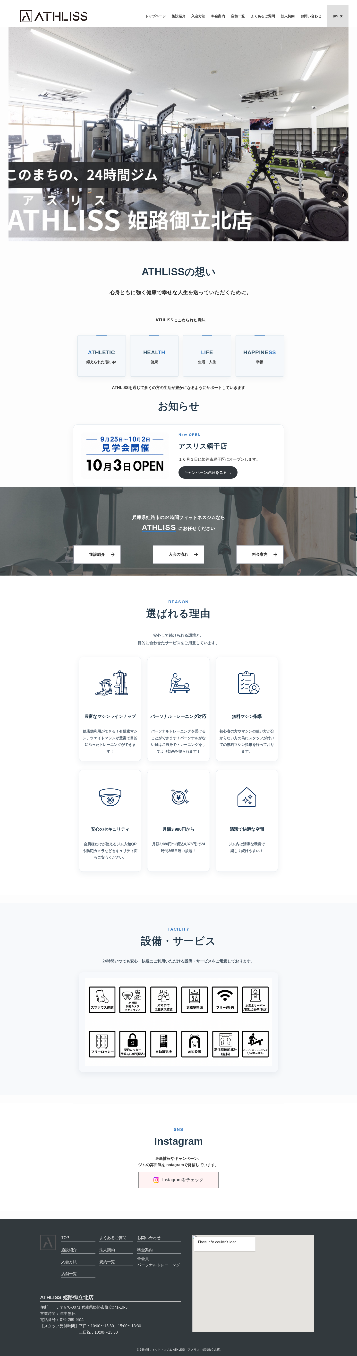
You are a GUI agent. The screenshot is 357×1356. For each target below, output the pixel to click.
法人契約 (107, 1250)
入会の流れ (178, 554)
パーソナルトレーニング (158, 1265)
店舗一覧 (69, 1274)
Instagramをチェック (183, 1179)
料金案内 (260, 554)
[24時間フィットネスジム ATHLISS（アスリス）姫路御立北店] (53, 16)
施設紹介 (97, 554)
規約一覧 (107, 1262)
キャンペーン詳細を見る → (208, 472)
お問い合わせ (149, 1238)
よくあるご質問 (113, 1238)
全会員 (143, 1259)
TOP (65, 1238)
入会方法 (69, 1262)
